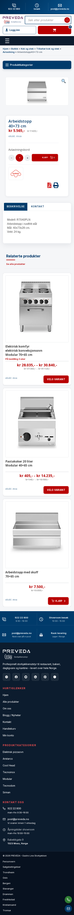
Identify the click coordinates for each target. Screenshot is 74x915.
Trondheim (8, 872)
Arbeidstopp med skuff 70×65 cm (21, 574)
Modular (7, 778)
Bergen (6, 883)
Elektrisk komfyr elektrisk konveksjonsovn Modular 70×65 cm (23, 350)
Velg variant (56, 379)
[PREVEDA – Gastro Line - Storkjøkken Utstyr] (16, 654)
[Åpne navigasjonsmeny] (7, 40)
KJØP (45, 157)
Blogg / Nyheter (12, 715)
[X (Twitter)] (55, 677)
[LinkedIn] (35, 677)
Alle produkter (11, 701)
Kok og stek (27, 48)
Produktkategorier (21, 64)
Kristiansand (9, 904)
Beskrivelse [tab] (16, 206)
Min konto (8, 735)
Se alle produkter (15, 264)
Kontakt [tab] (37, 206)
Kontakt (7, 721)
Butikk (14, 48)
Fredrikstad (9, 899)
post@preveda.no (21, 633)
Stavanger (8, 888)
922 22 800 (14, 9)
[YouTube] (26, 677)
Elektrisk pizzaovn (13, 751)
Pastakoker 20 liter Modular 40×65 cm (19, 463)
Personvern (9, 861)
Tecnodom (9, 785)
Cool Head (9, 765)
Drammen (8, 894)
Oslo (5, 877)
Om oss (7, 708)
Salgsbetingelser (12, 866)
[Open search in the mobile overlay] (48, 20)
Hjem (6, 48)
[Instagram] (6, 677)
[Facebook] (16, 677)
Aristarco (8, 758)
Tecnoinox (9, 772)
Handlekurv (9, 728)
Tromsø (7, 910)
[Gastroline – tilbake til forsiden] (13, 20)
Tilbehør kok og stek (47, 48)
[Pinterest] (45, 677)
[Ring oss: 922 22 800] (68, 899)
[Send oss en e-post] (68, 908)
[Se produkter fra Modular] (15, 173)
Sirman (6, 792)
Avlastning (9, 52)
